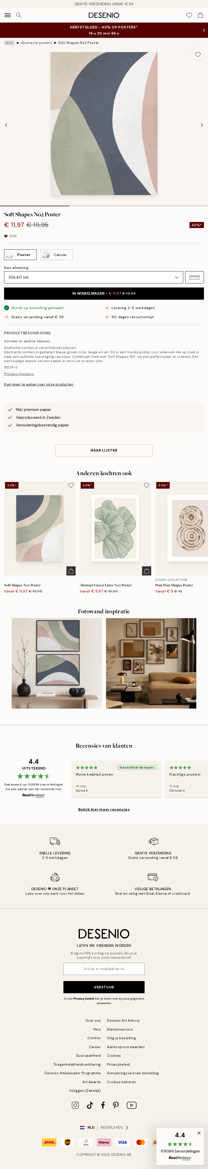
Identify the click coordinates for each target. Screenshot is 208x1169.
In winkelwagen (104, 293)
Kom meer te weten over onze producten (38, 384)
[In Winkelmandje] (71, 570)
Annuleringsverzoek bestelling (133, 1073)
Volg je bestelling (121, 1038)
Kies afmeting (16, 267)
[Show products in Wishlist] (189, 15)
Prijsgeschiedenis (19, 374)
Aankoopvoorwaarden (126, 1047)
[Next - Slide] (202, 125)
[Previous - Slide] (6, 125)
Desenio (118, 1154)
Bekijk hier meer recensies (104, 809)
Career (95, 1047)
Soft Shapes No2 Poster (78, 43)
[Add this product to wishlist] (198, 54)
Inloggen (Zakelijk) (85, 1090)
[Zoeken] (18, 15)
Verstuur (104, 987)
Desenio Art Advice (123, 1020)
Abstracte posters (36, 43)
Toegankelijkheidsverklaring (77, 1064)
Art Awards (91, 1082)
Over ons (93, 1020)
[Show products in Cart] (200, 15)
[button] (194, 277)
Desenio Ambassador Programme (73, 1073)
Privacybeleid (118, 1064)
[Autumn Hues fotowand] (151, 663)
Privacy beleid (83, 999)
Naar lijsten (104, 450)
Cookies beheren (121, 1082)
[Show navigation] (7, 15)
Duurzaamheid (88, 1055)
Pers (97, 1029)
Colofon (94, 1038)
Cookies (114, 1055)
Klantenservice (120, 1029)
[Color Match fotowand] (57, 663)
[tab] (34, 204)
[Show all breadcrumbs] (9, 42)
